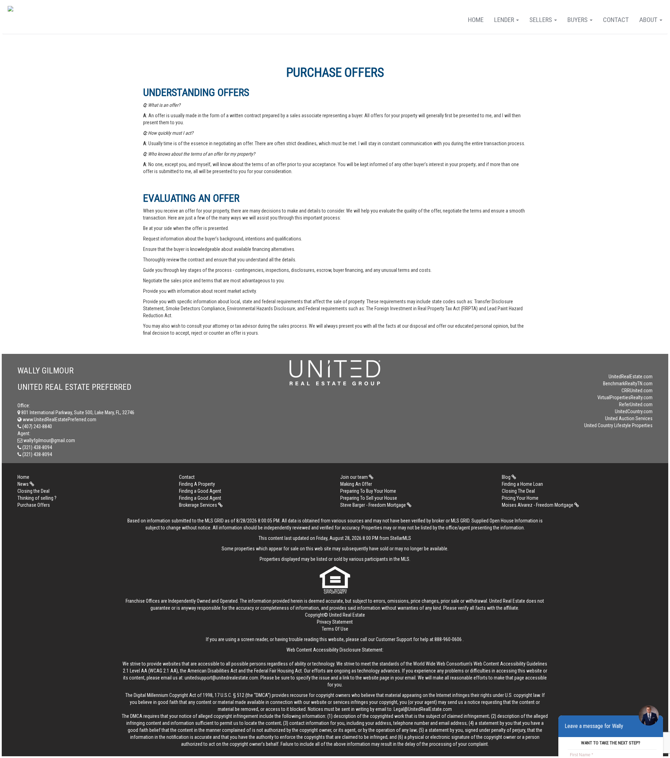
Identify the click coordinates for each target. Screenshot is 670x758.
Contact (616, 20)
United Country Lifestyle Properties (618, 425)
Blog (507, 477)
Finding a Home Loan (522, 484)
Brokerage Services (198, 505)
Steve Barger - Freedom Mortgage (373, 505)
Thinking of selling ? (37, 498)
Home (476, 20)
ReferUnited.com (636, 404)
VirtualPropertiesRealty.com (625, 397)
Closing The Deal (518, 491)
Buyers (578, 20)
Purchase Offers (33, 505)
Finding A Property (197, 484)
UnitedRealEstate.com (631, 376)
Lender (504, 20)
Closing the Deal (33, 491)
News (23, 484)
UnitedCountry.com (634, 411)
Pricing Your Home (520, 498)
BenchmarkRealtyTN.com (628, 383)
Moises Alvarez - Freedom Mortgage (538, 505)
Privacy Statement (335, 622)
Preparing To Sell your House (368, 498)
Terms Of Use (335, 629)
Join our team (354, 477)
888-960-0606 (448, 639)
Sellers (541, 20)
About (649, 20)
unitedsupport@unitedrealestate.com (221, 678)
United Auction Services (629, 418)
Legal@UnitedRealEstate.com (423, 709)
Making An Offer (356, 484)
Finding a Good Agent (200, 491)
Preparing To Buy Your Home (368, 491)
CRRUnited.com (637, 390)
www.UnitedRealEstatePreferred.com (59, 419)
